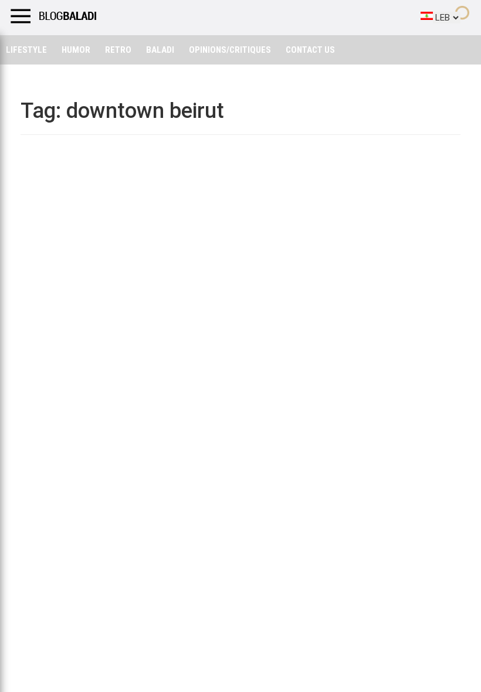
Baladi (160, 50)
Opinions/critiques (230, 50)
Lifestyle (26, 50)
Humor (76, 50)
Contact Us (310, 50)
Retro (118, 50)
